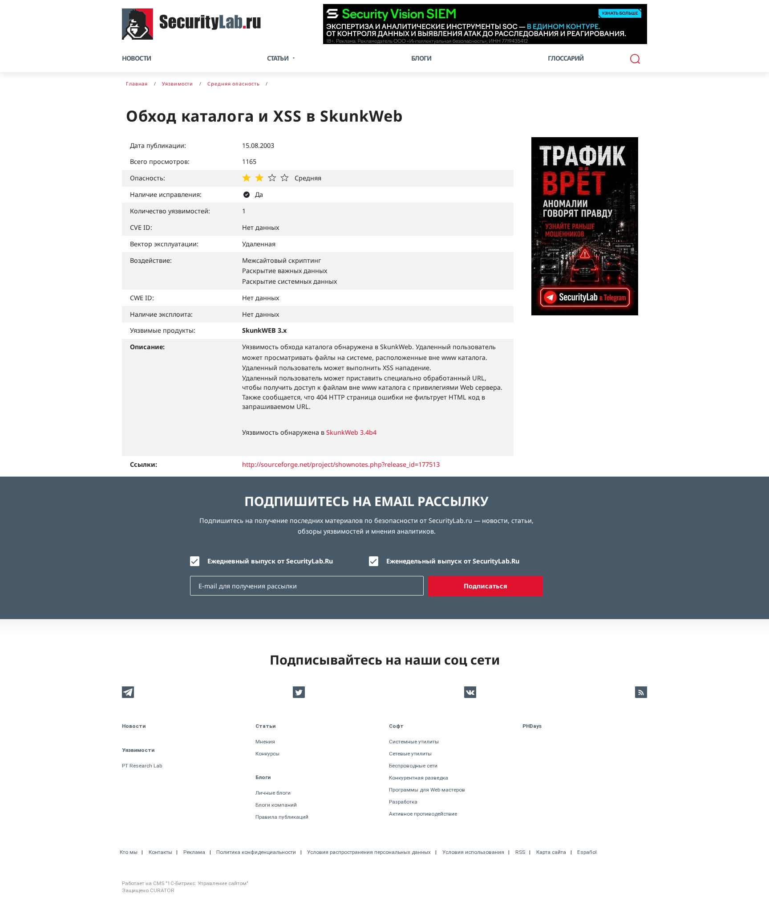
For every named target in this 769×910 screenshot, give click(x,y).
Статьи (265, 726)
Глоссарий (566, 58)
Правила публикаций (281, 817)
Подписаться (485, 586)
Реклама (194, 852)
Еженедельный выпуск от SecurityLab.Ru (452, 561)
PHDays (532, 726)
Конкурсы (267, 754)
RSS (520, 852)
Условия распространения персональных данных (369, 852)
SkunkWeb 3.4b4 (351, 432)
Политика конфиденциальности (256, 852)
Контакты (160, 852)
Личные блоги (273, 793)
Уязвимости (138, 750)
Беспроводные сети (413, 766)
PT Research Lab (142, 766)
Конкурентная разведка (418, 778)
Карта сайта (551, 852)
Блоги (421, 58)
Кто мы (129, 852)
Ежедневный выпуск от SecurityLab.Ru (270, 561)
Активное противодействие (423, 814)
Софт (396, 726)
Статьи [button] (277, 58)
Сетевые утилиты (410, 754)
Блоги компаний (276, 805)
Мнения (265, 742)
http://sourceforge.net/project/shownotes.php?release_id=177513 (341, 464)
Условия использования (473, 852)
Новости (136, 58)
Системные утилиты (414, 742)
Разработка (403, 802)
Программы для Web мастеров (427, 790)
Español (587, 852)
